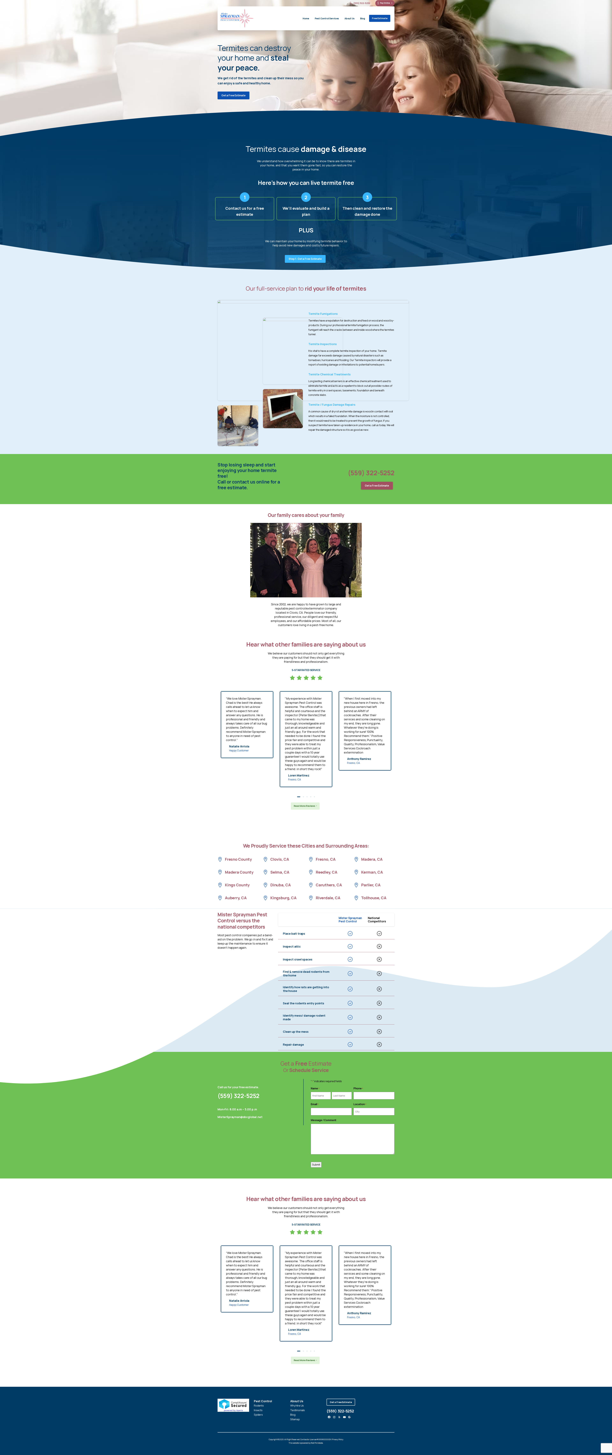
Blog (292, 1414)
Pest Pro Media (317, 1443)
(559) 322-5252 (361, 3)
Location (359, 1104)
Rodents (259, 1405)
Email (315, 1104)
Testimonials (297, 1410)
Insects (258, 1410)
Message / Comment (323, 1120)
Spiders (258, 1414)
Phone (358, 1088)
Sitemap (295, 1419)
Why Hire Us (297, 1405)
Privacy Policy (337, 1439)
